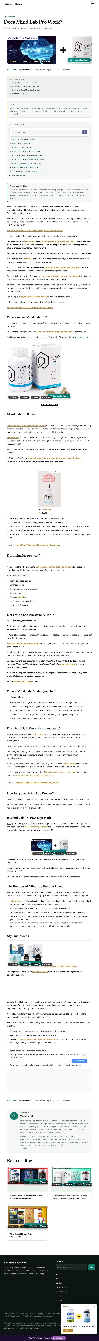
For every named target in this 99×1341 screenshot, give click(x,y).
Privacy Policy (61, 1292)
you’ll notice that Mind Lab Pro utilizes (53, 567)
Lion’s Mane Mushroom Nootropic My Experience (37, 545)
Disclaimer (60, 1300)
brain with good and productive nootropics (38, 1039)
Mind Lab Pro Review (21, 143)
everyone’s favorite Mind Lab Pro (34, 297)
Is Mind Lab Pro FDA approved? (25, 167)
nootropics (27, 259)
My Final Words (18, 176)
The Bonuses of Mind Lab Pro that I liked (29, 171)
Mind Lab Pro (13, 437)
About (58, 1279)
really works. (29, 241)
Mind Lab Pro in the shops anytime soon (55, 332)
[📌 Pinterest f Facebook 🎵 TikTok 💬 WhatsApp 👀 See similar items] (39, 399)
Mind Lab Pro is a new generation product (26, 425)
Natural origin (16, 901)
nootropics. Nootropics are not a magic (63, 267)
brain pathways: (35, 458)
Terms (58, 1296)
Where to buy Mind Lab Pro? (24, 139)
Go (91, 1267)
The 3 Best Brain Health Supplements (60, 966)
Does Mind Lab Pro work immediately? (28, 159)
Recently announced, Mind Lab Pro (23, 643)
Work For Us (61, 1287)
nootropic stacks (40, 971)
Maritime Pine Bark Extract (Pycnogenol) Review (37, 783)
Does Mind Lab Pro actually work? (26, 151)
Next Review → (58, 1338)
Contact (59, 1283)
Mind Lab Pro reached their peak (60, 772)
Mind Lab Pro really (23, 681)
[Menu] (92, 4)
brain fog (22, 597)
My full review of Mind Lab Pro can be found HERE (30, 307)
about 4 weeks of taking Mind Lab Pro (57, 241)
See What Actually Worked (39, 1338)
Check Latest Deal (49, 404)
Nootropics (9, 17)
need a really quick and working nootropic (61, 276)
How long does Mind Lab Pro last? (26, 163)
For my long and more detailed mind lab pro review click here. (35, 230)
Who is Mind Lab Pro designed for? (27, 155)
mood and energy (67, 664)
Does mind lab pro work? (22, 147)
